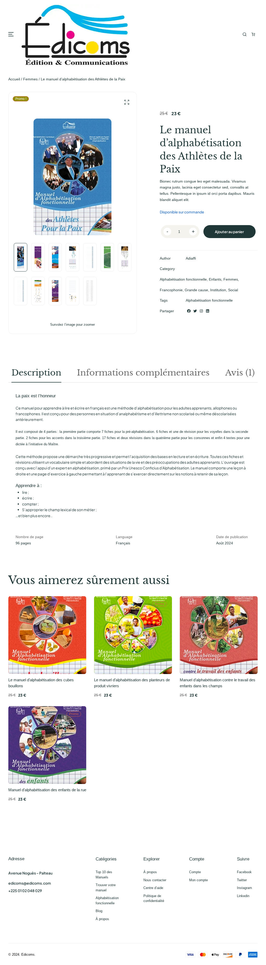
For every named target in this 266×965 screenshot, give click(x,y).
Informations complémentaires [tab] (143, 372)
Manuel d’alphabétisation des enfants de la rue (47, 790)
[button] (127, 102)
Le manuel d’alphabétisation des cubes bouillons (41, 683)
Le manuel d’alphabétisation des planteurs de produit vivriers (132, 683)
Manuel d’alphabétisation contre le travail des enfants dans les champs (217, 683)
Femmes (30, 79)
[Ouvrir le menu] (11, 34)
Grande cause (196, 290)
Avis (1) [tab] (240, 372)
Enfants (215, 279)
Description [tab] (36, 372)
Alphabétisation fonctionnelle (183, 279)
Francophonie (171, 290)
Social (233, 290)
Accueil (14, 79)
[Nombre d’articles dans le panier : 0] (253, 34)
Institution (218, 290)
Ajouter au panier (229, 231)
